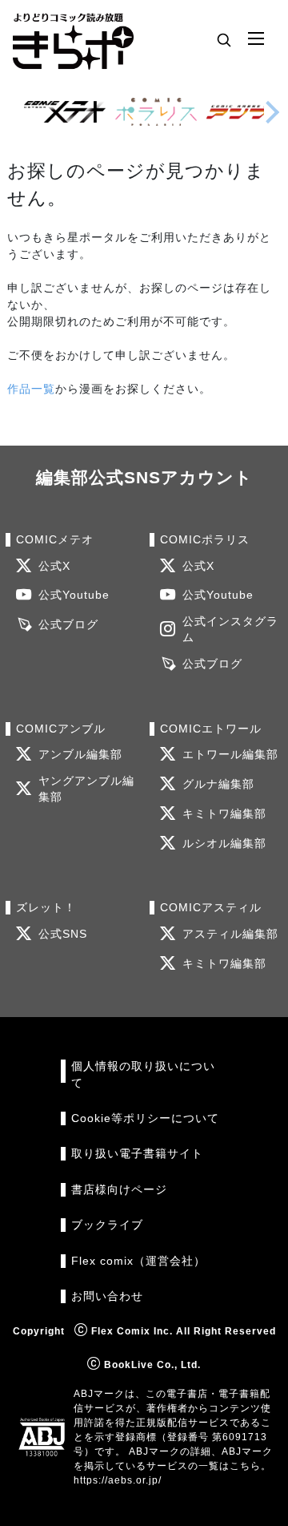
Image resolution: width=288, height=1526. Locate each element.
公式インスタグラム (230, 630)
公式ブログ (68, 625)
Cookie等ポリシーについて (145, 1118)
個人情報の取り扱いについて (143, 1074)
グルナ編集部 (218, 784)
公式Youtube (74, 595)
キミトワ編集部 (224, 814)
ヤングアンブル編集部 (86, 789)
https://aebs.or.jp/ (118, 1480)
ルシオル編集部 (224, 844)
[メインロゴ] (73, 39)
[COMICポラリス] (156, 112)
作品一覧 (31, 388)
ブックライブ (107, 1225)
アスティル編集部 (230, 934)
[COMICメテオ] (65, 112)
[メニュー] (256, 39)
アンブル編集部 (80, 755)
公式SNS (62, 934)
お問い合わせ (107, 1296)
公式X (54, 566)
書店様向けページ (119, 1190)
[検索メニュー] (224, 39)
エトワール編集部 (230, 755)
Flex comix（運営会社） (138, 1261)
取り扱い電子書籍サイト (137, 1154)
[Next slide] (272, 112)
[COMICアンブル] (247, 112)
